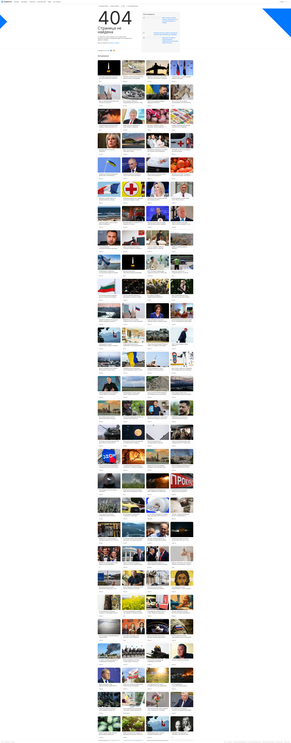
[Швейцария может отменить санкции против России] (157, 727)
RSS (225, 741)
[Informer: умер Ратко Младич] (182, 654)
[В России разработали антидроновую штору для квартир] (157, 436)
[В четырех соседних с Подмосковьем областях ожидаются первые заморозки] (157, 290)
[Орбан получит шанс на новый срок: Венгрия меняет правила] (157, 217)
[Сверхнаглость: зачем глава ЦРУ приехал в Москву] (182, 71)
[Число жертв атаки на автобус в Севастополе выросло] (157, 168)
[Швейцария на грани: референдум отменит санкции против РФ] (109, 338)
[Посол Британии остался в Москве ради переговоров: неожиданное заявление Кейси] (109, 411)
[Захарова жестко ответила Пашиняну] (109, 144)
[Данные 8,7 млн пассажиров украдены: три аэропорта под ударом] (157, 460)
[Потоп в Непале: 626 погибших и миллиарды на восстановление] (157, 387)
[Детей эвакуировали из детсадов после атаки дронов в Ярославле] (182, 314)
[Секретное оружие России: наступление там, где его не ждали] (182, 533)
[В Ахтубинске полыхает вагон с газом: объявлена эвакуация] (157, 606)
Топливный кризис (133, 6)
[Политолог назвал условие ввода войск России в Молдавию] (133, 679)
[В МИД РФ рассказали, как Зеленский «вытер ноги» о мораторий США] (182, 411)
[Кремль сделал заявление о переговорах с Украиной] (133, 120)
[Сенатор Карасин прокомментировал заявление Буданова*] (109, 241)
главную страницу (114, 43)
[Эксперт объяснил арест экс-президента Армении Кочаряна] (157, 533)
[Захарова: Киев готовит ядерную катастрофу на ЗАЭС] (157, 193)
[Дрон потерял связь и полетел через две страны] (133, 144)
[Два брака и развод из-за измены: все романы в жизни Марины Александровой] (157, 144)
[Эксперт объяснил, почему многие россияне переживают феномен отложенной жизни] (182, 606)
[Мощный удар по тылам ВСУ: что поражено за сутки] (133, 217)
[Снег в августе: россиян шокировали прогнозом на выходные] (109, 509)
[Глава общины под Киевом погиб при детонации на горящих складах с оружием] (133, 581)
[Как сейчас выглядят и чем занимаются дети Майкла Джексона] (133, 630)
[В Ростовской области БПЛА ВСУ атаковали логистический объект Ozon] (109, 460)
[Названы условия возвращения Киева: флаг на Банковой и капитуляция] (109, 168)
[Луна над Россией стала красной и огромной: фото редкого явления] (133, 436)
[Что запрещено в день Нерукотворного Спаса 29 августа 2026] (182, 581)
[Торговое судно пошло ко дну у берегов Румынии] (109, 217)
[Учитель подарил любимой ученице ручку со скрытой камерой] (157, 241)
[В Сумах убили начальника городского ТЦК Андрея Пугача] (109, 606)
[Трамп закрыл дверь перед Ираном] (182, 338)
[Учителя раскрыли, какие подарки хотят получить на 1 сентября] (157, 703)
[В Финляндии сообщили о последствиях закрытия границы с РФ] (109, 266)
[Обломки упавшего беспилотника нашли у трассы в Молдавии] (133, 71)
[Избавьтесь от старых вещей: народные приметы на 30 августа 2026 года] (109, 533)
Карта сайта (287, 741)
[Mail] (2, 2)
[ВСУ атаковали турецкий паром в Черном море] (109, 630)
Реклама (13, 741)
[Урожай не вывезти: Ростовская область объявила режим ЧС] (109, 314)
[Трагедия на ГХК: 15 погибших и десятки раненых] (182, 144)
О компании (7, 741)
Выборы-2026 (104, 6)
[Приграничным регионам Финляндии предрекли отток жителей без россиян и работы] (109, 581)
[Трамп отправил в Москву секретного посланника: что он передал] (182, 217)
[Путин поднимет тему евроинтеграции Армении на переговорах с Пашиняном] (109, 679)
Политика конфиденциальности (254, 741)
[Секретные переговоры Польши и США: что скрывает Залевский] (157, 338)
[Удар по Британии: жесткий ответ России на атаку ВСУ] (109, 96)
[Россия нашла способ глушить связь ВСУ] (109, 484)
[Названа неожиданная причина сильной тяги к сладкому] (182, 120)
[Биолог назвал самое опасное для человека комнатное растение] (109, 727)
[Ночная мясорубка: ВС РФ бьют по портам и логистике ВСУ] (133, 411)
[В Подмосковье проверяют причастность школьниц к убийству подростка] (182, 484)
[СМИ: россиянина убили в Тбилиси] (182, 241)
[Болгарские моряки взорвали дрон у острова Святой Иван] (109, 290)
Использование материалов (269, 741)
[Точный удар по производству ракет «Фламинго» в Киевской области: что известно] (157, 484)
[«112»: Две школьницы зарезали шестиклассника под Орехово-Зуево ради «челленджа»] (109, 71)
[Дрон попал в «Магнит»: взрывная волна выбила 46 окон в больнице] (182, 363)
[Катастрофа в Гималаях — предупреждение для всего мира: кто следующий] (133, 96)
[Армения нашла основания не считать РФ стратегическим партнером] (133, 168)
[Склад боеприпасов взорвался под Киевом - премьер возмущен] (133, 460)
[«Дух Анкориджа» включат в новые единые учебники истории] (157, 557)
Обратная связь (279, 741)
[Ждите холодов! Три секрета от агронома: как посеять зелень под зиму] (133, 727)
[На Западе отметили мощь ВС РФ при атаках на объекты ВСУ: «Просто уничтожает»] (109, 436)
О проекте (229, 741)
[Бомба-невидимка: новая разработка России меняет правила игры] (157, 363)
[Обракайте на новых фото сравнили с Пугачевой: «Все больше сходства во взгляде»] (182, 727)
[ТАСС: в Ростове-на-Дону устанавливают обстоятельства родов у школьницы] (182, 96)
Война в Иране (115, 6)
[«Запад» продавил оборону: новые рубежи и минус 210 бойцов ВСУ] (109, 703)
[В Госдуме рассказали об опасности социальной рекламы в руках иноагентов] (182, 703)
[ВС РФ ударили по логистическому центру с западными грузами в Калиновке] (182, 679)
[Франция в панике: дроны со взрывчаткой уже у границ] (109, 193)
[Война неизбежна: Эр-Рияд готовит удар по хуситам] (133, 654)
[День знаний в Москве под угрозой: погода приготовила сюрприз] (182, 290)
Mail (2, 741)
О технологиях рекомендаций (239, 741)
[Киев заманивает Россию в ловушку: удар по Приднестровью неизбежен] (157, 314)
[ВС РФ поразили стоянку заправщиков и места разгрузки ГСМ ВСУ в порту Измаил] (182, 630)
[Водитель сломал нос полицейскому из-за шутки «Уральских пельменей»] (182, 266)
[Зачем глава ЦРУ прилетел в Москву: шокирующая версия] (157, 630)
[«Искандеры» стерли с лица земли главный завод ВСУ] (133, 387)
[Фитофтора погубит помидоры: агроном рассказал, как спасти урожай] (182, 168)
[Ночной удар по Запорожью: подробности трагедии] (133, 509)
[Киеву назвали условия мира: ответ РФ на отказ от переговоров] (182, 193)
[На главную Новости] (7, 2)
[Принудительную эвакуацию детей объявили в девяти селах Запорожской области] (133, 363)
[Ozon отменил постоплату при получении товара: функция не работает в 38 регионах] (133, 703)
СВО (123, 6)
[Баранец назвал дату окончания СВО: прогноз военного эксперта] (157, 71)
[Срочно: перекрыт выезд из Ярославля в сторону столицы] (133, 290)
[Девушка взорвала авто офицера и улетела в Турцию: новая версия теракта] (133, 193)
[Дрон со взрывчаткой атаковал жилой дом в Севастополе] (109, 363)
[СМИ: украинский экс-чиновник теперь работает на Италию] (109, 387)
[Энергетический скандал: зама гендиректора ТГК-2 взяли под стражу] (182, 436)
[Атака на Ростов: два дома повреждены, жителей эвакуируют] (157, 654)
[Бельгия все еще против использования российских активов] (157, 581)
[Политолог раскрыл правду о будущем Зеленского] (157, 96)
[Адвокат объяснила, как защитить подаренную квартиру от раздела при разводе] (182, 557)
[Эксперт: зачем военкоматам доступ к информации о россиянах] (182, 509)
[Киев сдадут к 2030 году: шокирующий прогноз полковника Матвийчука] (182, 387)
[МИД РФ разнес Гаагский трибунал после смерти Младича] (133, 314)
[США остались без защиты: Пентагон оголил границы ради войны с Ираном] (133, 557)
